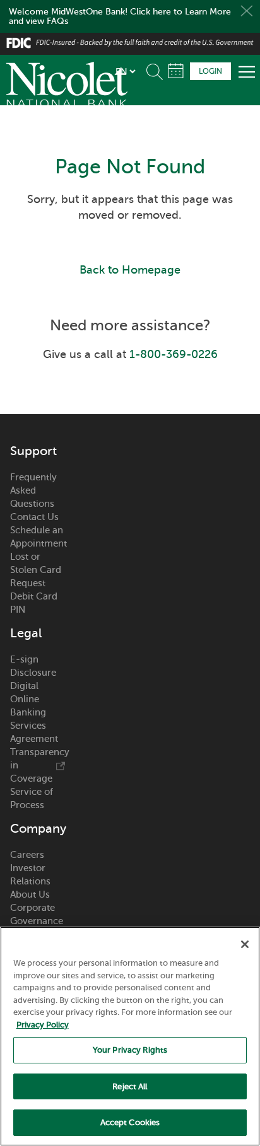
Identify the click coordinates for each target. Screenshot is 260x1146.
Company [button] (37, 829)
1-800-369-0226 (173, 354)
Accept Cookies (130, 1122)
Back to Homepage (130, 269)
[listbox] (125, 71)
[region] (130, 1036)
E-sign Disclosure (33, 666)
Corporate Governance (36, 914)
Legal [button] (26, 633)
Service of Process (31, 798)
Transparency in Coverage (37, 765)
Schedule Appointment (176, 71)
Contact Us (34, 517)
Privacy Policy (42, 1024)
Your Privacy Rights (130, 1050)
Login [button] (210, 71)
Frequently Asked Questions (33, 490)
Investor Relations (30, 874)
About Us (30, 894)
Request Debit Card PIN (33, 596)
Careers (27, 855)
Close (247, 11)
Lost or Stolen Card (35, 563)
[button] (157, 69)
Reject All (129, 1086)
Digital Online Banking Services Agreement (34, 712)
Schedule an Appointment (37, 536)
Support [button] (33, 451)
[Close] (245, 944)
